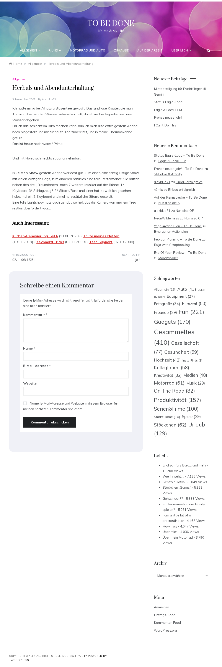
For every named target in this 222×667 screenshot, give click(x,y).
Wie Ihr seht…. (173, 476)
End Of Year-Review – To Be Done (180, 253)
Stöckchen (170, 425)
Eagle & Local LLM (168, 110)
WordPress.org (165, 630)
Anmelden (161, 607)
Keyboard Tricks (50, 242)
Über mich (179, 50)
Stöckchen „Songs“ (177, 487)
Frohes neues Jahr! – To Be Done (179, 169)
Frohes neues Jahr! (168, 117)
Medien (195, 375)
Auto (186, 289)
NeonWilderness (166, 218)
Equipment (181, 296)
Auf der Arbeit (150, 50)
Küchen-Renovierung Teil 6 (35, 236)
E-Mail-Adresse (37, 366)
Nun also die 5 (169, 203)
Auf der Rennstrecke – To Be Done (180, 197)
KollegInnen (171, 367)
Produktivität (177, 400)
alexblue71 (49, 99)
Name (29, 348)
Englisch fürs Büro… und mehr (184, 465)
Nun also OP (185, 211)
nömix (158, 189)
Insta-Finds (192, 360)
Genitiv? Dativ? (174, 482)
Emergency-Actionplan (171, 231)
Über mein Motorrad (178, 537)
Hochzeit (167, 360)
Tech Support (101, 242)
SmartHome (167, 417)
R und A (55, 50)
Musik (195, 383)
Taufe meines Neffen (101, 236)
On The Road (174, 391)
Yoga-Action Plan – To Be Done (178, 226)
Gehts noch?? (173, 498)
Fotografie (167, 303)
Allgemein (28, 50)
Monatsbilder (168, 258)
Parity (82, 655)
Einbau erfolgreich (189, 182)
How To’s (170, 526)
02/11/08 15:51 (23, 260)
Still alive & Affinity (168, 174)
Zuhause (121, 50)
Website (30, 383)
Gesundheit (181, 352)
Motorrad (169, 383)
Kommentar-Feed (167, 623)
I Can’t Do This (165, 125)
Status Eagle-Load (168, 102)
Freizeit (194, 303)
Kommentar (34, 315)
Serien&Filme (176, 409)
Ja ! (137, 260)
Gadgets (172, 321)
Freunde (165, 312)
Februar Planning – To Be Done (177, 239)
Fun (191, 311)
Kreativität (167, 375)
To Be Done (111, 23)
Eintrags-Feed (164, 615)
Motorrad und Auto (87, 50)
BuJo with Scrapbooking (172, 245)
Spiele (191, 416)
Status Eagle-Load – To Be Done (179, 155)
